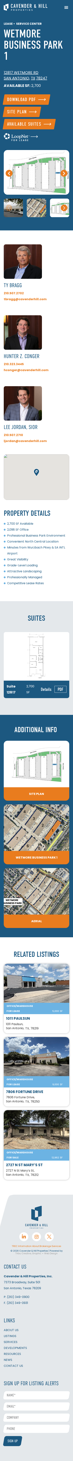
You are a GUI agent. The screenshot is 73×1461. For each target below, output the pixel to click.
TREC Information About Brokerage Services (36, 1246)
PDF (60, 689)
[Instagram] (36, 1236)
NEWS (8, 1360)
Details (46, 689)
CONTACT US (13, 1366)
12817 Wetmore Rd (21, 72)
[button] (66, 7)
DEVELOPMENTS (15, 1348)
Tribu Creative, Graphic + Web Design (36, 1253)
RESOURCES (12, 1354)
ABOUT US (11, 1330)
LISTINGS (10, 1336)
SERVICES (10, 1342)
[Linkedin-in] (23, 1236)
